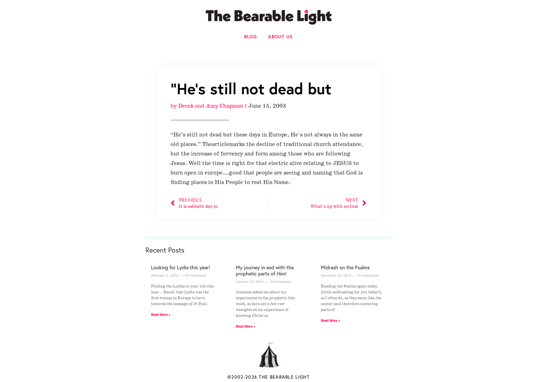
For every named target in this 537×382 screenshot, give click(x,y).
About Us (280, 36)
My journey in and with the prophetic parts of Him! (265, 270)
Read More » (161, 315)
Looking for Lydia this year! (180, 267)
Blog (250, 36)
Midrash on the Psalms (345, 267)
